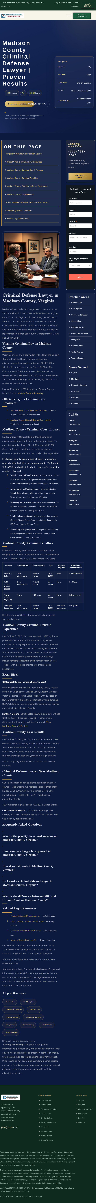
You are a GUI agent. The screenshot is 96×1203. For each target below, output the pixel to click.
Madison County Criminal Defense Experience (27, 186)
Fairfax (72, 420)
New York (73, 481)
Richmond (73, 451)
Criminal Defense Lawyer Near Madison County (27, 202)
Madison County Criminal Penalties (22, 178)
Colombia (73, 501)
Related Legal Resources (17, 218)
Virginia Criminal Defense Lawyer (25, 915)
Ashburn (72, 430)
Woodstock (74, 491)
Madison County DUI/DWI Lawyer (25, 930)
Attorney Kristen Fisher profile (23, 940)
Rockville (73, 461)
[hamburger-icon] (69, 15)
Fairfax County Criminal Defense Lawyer (27, 921)
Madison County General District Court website (30, 419)
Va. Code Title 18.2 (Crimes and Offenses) (28, 410)
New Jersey (74, 471)
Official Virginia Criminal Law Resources (24, 162)
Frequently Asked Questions (19, 210)
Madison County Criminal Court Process (25, 170)
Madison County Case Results (20, 194)
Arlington (73, 441)
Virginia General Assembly (30, 393)
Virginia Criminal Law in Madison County (24, 154)
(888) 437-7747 (76, 153)
